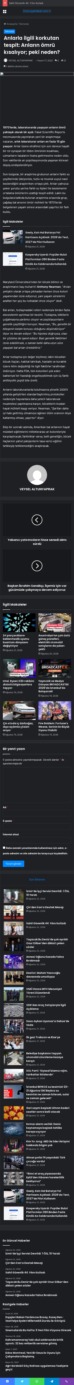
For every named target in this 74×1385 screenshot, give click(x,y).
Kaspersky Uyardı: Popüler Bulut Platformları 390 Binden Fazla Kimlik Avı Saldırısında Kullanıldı (46, 259)
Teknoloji (24, 23)
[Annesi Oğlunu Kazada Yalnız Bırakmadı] (14, 962)
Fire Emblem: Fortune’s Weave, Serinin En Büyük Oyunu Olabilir (53, 727)
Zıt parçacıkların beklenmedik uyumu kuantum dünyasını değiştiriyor (16, 641)
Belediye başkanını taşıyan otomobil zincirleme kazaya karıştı (44, 1057)
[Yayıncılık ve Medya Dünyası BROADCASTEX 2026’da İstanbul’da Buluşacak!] (54, 668)
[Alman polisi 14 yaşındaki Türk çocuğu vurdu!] (14, 1162)
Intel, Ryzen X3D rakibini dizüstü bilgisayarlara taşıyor (18, 684)
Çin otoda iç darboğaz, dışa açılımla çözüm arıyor (18, 727)
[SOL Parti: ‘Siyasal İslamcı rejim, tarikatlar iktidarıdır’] (14, 1075)
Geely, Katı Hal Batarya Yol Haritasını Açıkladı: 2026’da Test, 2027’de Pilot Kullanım (47, 237)
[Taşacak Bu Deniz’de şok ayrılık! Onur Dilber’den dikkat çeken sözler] (14, 944)
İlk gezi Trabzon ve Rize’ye (43, 1037)
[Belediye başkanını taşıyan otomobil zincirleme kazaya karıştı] (14, 1058)
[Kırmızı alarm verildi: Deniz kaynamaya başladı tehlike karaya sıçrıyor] (14, 1129)
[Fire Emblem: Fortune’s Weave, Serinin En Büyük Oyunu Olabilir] (54, 710)
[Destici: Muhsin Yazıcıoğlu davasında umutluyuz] (14, 978)
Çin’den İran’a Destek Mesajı (45, 907)
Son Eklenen (37, 879)
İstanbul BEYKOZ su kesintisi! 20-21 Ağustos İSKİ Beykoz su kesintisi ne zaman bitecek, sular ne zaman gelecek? (47, 1092)
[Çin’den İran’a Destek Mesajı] (14, 912)
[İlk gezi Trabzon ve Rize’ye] (14, 1042)
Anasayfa (11, 23)
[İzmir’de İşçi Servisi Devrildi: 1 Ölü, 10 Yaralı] (14, 896)
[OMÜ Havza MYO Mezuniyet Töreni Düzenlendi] (14, 994)
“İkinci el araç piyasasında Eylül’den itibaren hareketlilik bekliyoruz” (45, 1177)
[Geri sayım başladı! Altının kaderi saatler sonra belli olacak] (14, 1113)
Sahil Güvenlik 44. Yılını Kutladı (46, 923)
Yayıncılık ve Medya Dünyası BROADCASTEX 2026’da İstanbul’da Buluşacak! (53, 686)
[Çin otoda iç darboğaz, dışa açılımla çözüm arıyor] (19, 710)
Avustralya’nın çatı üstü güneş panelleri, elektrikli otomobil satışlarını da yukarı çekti (54, 642)
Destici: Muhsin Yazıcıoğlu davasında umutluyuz (43, 974)
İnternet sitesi (11, 834)
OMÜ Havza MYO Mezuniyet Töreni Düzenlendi (44, 991)
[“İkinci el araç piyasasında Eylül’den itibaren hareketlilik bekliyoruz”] (14, 1178)
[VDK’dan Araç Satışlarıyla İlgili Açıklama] (14, 1010)
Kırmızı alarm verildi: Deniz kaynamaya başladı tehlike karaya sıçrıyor (44, 1127)
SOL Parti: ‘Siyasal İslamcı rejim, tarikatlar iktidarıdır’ (47, 1072)
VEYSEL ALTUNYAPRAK (20, 60)
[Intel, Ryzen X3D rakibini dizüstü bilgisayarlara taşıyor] (19, 668)
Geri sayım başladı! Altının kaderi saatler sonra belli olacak (48, 1110)
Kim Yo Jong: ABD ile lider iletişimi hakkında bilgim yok (48, 1143)
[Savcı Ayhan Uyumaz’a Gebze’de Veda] (14, 1026)
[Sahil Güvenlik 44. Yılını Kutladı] (14, 928)
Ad (5, 807)
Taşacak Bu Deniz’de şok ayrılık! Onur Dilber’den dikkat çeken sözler (47, 943)
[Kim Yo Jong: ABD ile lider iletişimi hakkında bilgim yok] (14, 1146)
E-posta (8, 820)
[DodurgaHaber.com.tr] (37, 11)
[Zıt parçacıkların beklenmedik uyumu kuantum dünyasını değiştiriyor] (19, 622)
